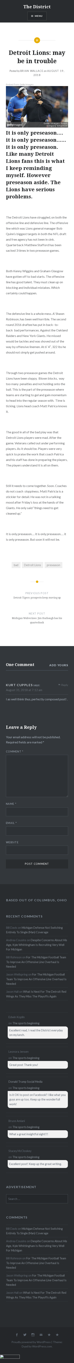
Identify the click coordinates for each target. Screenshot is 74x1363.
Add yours (58, 665)
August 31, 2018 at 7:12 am (24, 690)
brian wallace (31, 70)
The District (37, 6)
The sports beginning (25, 1023)
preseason (53, 565)
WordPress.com (42, 1346)
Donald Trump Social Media (25, 1081)
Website (12, 842)
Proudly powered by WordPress (31, 1342)
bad (16, 565)
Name (11, 803)
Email (11, 823)
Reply (64, 685)
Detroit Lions (32, 565)
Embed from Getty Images (20, 84)
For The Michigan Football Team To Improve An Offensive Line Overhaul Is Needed (36, 962)
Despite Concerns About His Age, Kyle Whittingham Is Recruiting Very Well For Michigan (36, 944)
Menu (39, 15)
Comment (14, 751)
